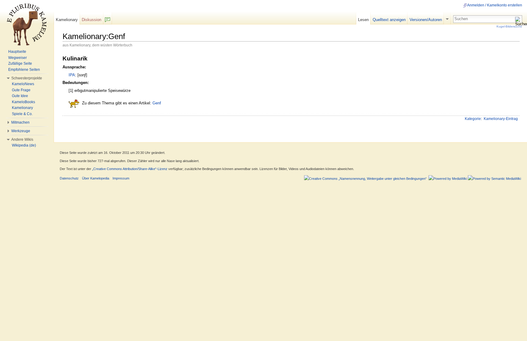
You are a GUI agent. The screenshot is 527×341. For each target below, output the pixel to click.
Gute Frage (21, 90)
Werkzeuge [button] (20, 131)
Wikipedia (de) (24, 145)
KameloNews (23, 84)
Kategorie (473, 119)
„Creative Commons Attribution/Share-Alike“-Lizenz (129, 169)
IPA (72, 75)
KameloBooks (23, 102)
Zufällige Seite (20, 63)
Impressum (121, 178)
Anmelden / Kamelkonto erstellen (494, 5)
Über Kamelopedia (95, 178)
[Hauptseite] (26, 24)
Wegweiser (17, 58)
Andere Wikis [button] (22, 139)
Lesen (363, 19)
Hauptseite (17, 51)
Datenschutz (69, 178)
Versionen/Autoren (426, 19)
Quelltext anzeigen (389, 19)
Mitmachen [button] (20, 122)
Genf (156, 103)
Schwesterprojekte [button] (26, 78)
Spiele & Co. (22, 114)
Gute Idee (20, 96)
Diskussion (91, 19)
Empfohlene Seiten (24, 69)
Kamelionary (67, 19)
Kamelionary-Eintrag (501, 119)
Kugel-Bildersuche (509, 26)
